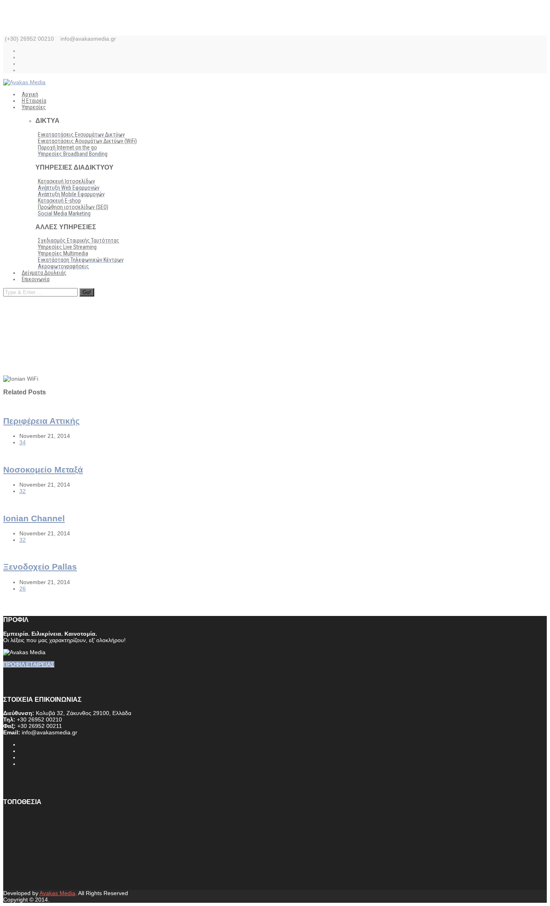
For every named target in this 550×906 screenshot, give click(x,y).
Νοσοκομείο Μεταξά (43, 469)
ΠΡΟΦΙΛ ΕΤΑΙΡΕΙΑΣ (28, 664)
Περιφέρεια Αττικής (41, 420)
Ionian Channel (34, 518)
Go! (87, 292)
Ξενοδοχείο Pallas (40, 566)
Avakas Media (57, 893)
